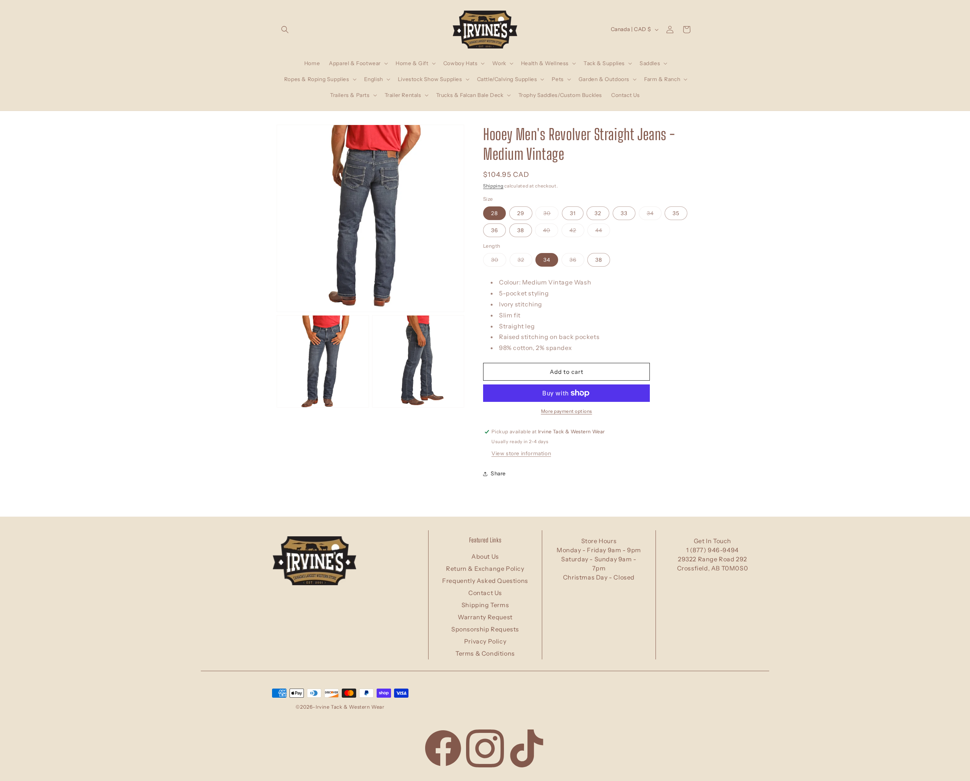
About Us (485, 556)
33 (624, 213)
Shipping (493, 186)
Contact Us (485, 593)
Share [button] (498, 473)
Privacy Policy (485, 641)
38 (520, 230)
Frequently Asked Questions (485, 580)
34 (654, 214)
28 (494, 213)
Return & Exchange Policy (485, 568)
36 (494, 230)
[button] (285, 29)
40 (550, 231)
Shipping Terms (485, 605)
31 (573, 213)
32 (598, 213)
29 (520, 213)
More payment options (566, 411)
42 (576, 231)
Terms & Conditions (485, 653)
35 (676, 213)
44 (602, 231)
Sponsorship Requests (485, 629)
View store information (521, 453)
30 (551, 214)
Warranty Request (485, 617)
